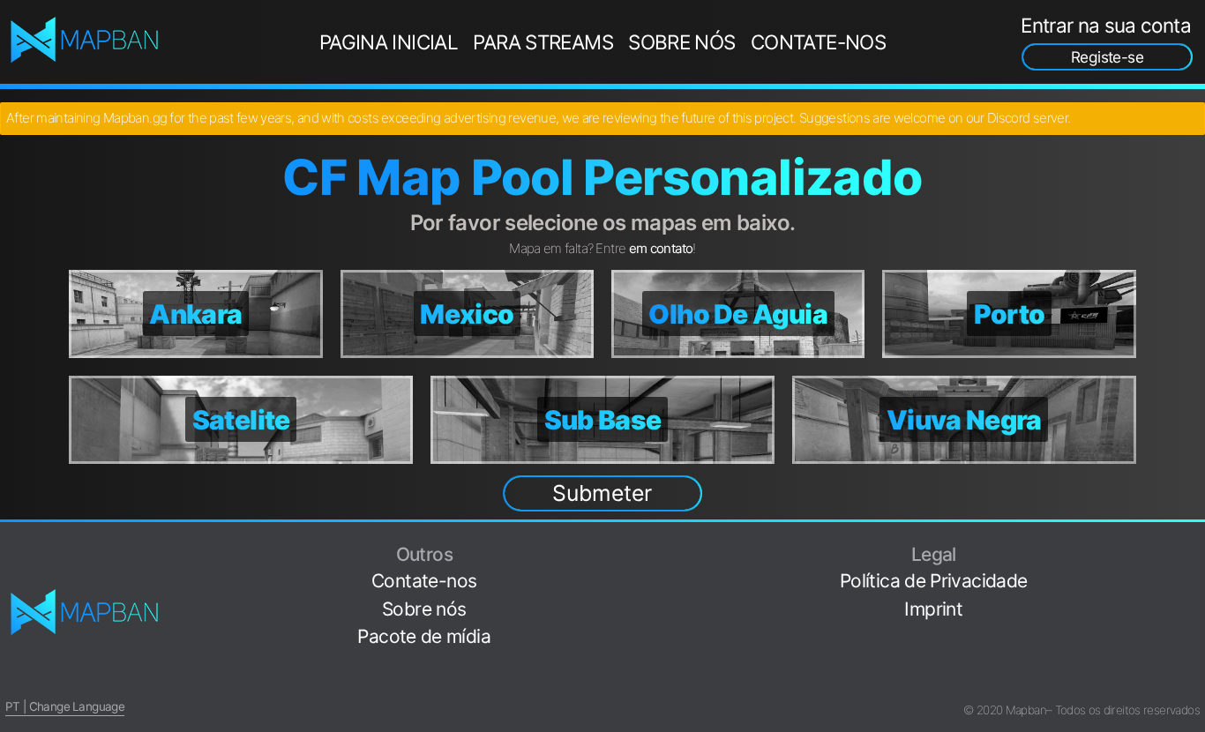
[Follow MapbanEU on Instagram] (1192, 600)
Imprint (933, 609)
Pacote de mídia (423, 636)
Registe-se (1107, 57)
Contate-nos (818, 42)
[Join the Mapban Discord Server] (1192, 683)
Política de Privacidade (934, 581)
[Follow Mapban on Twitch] (1192, 628)
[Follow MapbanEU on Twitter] (1192, 572)
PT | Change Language (64, 706)
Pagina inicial (388, 42)
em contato (661, 248)
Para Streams (543, 42)
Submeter (602, 493)
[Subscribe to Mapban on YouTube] (1192, 655)
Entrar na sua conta (1106, 25)
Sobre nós (681, 42)
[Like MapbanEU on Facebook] (1192, 545)
